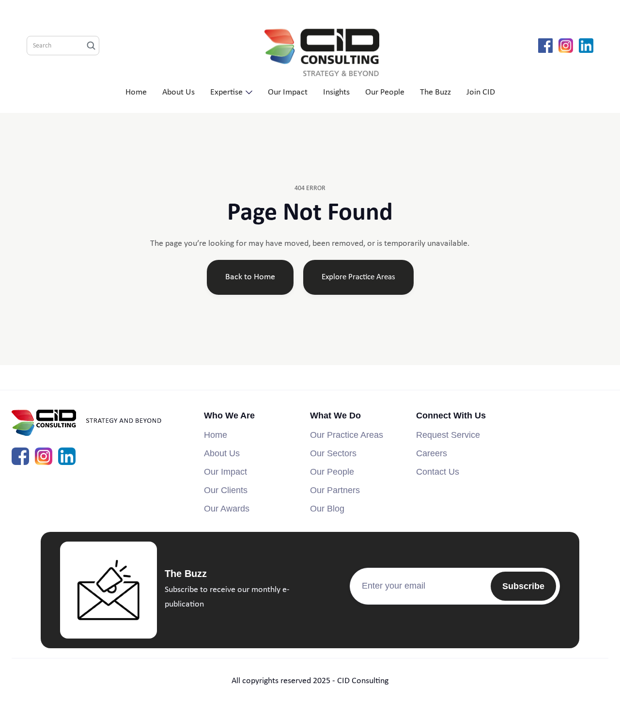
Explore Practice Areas (358, 277)
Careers (431, 453)
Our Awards (226, 508)
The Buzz (435, 92)
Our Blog (327, 508)
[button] (231, 92)
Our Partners (335, 490)
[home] (318, 46)
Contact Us (437, 472)
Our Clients (226, 490)
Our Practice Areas (346, 435)
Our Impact (288, 92)
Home (136, 92)
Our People (384, 92)
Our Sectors (333, 453)
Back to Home (250, 277)
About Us (178, 92)
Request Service (448, 435)
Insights (336, 92)
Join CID (480, 92)
